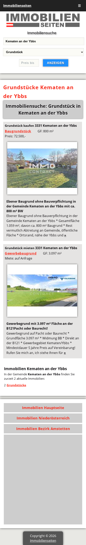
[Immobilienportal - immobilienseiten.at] (42, 28)
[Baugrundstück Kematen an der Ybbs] (42, 193)
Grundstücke (16, 385)
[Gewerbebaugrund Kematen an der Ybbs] (42, 315)
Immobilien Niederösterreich (43, 418)
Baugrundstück (18, 131)
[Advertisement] (43, 479)
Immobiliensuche (41, 33)
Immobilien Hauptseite (43, 407)
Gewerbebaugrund (20, 253)
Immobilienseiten (17, 5)
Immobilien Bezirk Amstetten (43, 428)
